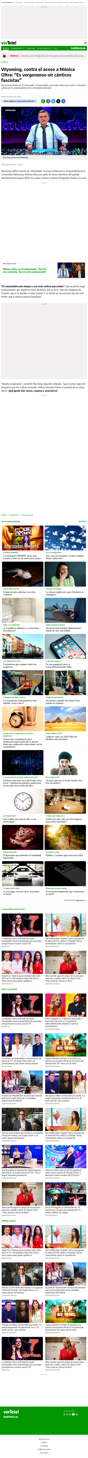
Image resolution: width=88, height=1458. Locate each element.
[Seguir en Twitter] (64, 1414)
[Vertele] (11, 1412)
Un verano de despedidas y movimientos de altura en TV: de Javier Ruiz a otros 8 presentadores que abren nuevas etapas (21, 1061)
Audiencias (31, 48)
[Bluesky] (53, 101)
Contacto (44, 1442)
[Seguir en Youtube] (73, 1414)
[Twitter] (58, 101)
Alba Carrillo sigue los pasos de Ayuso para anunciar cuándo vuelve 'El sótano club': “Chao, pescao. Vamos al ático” (64, 978)
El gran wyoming (27, 515)
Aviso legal (44, 1446)
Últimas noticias (9, 1221)
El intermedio (13, 515)
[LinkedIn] (63, 101)
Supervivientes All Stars (62, 2)
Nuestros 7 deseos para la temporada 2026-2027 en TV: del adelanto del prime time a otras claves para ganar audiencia (21, 978)
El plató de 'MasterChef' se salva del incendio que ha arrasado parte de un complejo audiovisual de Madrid (22, 1098)
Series (56, 48)
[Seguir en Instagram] (70, 1414)
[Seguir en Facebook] (67, 1414)
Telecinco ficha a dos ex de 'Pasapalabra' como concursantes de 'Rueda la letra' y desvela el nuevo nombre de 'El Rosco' (63, 1172)
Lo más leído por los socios (13, 909)
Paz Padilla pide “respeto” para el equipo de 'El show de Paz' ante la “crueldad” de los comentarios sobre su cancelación (64, 941)
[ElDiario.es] (78, 48)
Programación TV (17, 48)
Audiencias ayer (40, 2)
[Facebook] (48, 101)
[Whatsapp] (43, 101)
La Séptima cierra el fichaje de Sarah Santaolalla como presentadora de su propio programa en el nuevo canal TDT (21, 941)
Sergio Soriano (7, 984)
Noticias (6, 48)
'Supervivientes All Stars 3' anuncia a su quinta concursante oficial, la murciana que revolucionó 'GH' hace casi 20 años (64, 1061)
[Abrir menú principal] (85, 43)
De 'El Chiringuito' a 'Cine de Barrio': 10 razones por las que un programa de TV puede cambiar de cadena (63, 1210)
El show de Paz (19, 2)
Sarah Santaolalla (74, 2)
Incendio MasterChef (50, 2)
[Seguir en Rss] (77, 1414)
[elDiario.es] (10, 1416)
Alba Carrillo (82, 2)
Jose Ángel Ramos (51, 1215)
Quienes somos (44, 1439)
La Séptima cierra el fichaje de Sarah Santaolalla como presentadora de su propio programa (52, 56)
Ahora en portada (9, 989)
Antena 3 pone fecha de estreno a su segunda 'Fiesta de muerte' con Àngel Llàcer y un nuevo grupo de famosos (22, 1135)
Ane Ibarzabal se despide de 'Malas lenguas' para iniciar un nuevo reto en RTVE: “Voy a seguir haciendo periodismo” (21, 1172)
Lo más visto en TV (44, 48)
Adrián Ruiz (6, 946)
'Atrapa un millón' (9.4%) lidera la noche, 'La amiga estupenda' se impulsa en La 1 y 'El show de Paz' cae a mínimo (65, 1098)
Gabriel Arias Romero (52, 946)
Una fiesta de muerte (29, 2)
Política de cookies (44, 1449)
